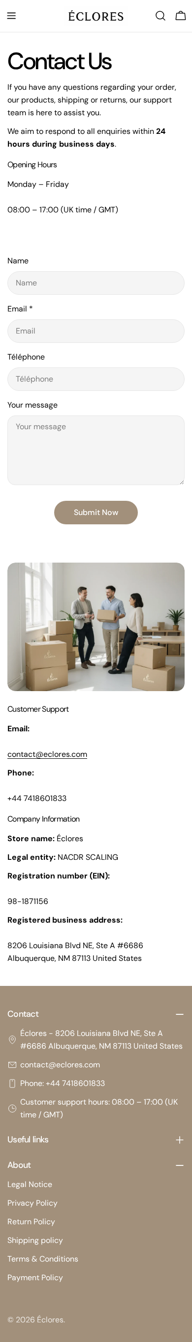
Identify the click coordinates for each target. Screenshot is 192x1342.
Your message (32, 405)
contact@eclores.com (60, 1064)
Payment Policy (35, 1277)
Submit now (96, 512)
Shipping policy (35, 1240)
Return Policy (31, 1221)
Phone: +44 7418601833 (62, 1083)
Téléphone (26, 357)
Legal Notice (29, 1184)
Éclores (50, 1320)
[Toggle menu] (11, 16)
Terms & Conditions (42, 1259)
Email (20, 309)
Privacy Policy (32, 1203)
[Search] (160, 16)
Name (18, 261)
